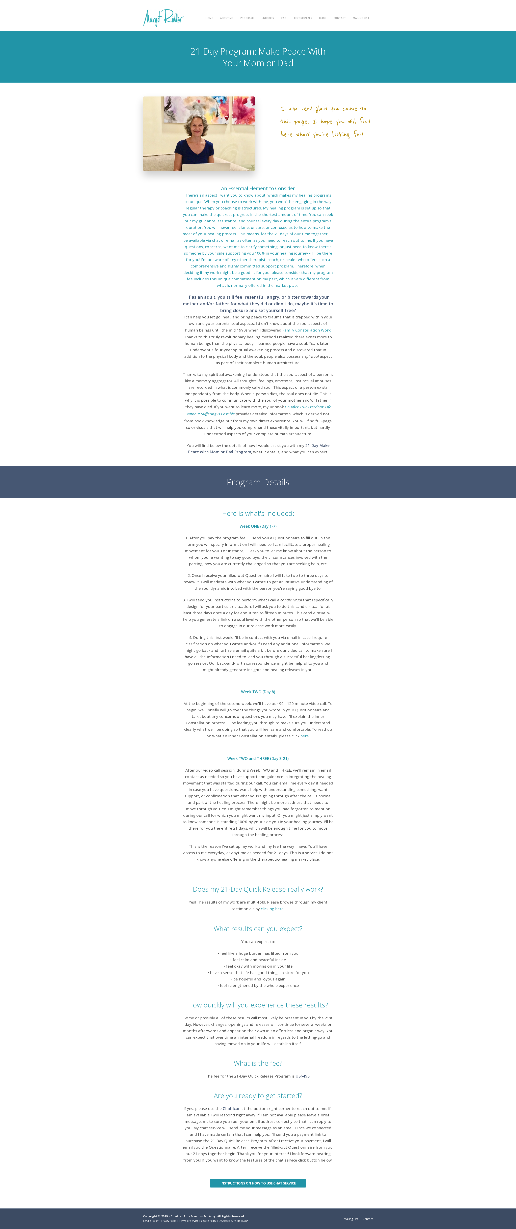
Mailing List (361, 18)
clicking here (272, 908)
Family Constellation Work (306, 330)
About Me (226, 18)
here (304, 736)
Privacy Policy (168, 1220)
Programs (247, 18)
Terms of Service (188, 1220)
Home (209, 18)
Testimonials (303, 18)
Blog (322, 18)
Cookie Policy (208, 1220)
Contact (340, 18)
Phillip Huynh (241, 1220)
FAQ (284, 18)
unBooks (268, 18)
